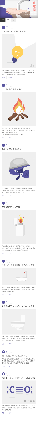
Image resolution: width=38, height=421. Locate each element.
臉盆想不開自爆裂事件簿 (12, 149)
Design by (30, 14)
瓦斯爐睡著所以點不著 (11, 207)
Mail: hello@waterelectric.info (30, 12)
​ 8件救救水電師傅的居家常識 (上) (15, 31)
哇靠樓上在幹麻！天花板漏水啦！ (15, 355)
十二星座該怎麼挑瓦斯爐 (12, 89)
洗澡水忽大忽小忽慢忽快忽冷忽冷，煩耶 (18, 265)
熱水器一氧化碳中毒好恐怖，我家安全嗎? (18, 378)
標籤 (8, 19)
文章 (3, 19)
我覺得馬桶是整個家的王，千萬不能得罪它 (19, 306)
